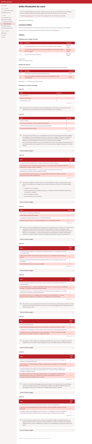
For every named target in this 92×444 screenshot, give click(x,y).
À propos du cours (7, 17)
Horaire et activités (7, 19)
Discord (5, 33)
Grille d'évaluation (7, 23)
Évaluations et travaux (8, 21)
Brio (4, 37)
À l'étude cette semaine (8, 10)
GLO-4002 (6, 1)
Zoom (4, 35)
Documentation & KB (7, 28)
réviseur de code (33, 30)
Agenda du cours (7, 12)
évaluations (29, 15)
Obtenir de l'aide (7, 26)
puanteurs (56, 30)
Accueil (5, 5)
